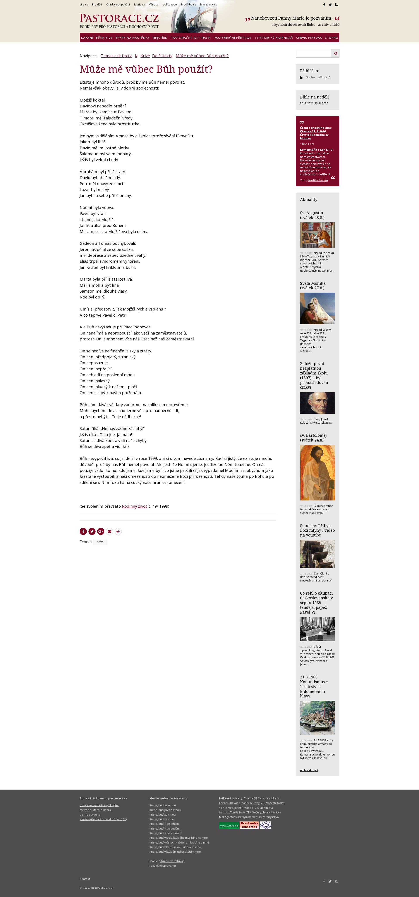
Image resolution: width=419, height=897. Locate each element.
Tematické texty (116, 55)
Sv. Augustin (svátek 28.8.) (312, 215)
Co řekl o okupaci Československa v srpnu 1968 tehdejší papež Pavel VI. (316, 602)
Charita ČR (250, 798)
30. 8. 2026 (306, 103)
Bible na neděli (314, 97)
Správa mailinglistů (318, 77)
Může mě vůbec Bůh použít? (202, 55)
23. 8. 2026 (321, 103)
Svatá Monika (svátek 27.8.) (313, 286)
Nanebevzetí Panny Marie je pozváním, (292, 18)
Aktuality (308, 199)
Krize (145, 55)
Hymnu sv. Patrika (171, 861)
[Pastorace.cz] (119, 21)
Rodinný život (134, 506)
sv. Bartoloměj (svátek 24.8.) (313, 438)
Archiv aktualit (309, 770)
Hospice (264, 798)
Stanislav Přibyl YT (252, 803)
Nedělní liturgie (318, 180)
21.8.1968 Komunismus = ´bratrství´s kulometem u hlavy (314, 686)
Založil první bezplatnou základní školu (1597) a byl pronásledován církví (314, 375)
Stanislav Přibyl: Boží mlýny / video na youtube (317, 530)
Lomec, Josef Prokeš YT (240, 808)
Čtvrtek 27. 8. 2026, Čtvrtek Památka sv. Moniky (314, 134)
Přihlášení (309, 70)
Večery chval (260, 812)
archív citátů (328, 24)
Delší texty (162, 55)
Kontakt (85, 879)
